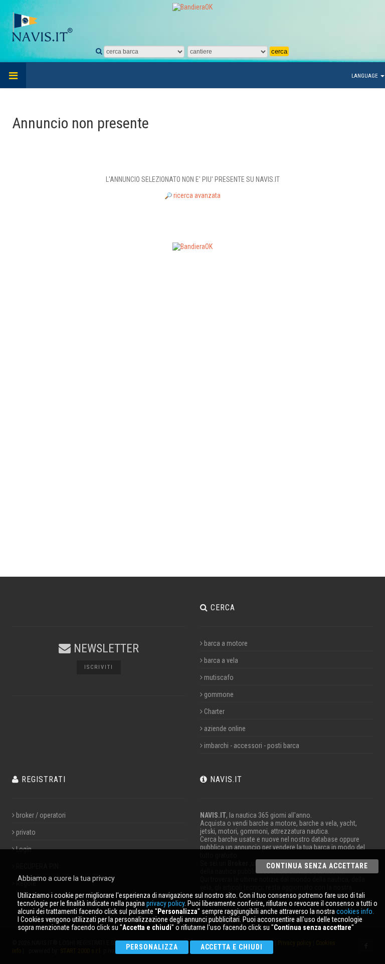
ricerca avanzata (196, 195)
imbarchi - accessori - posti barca (251, 746)
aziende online (225, 729)
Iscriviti (98, 667)
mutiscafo (219, 677)
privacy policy (165, 903)
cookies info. (355, 911)
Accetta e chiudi (232, 947)
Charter (214, 711)
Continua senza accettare (317, 866)
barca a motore (226, 643)
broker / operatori (41, 815)
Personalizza (152, 947)
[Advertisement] (192, 409)
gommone (219, 694)
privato (26, 832)
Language (365, 76)
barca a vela (221, 660)
